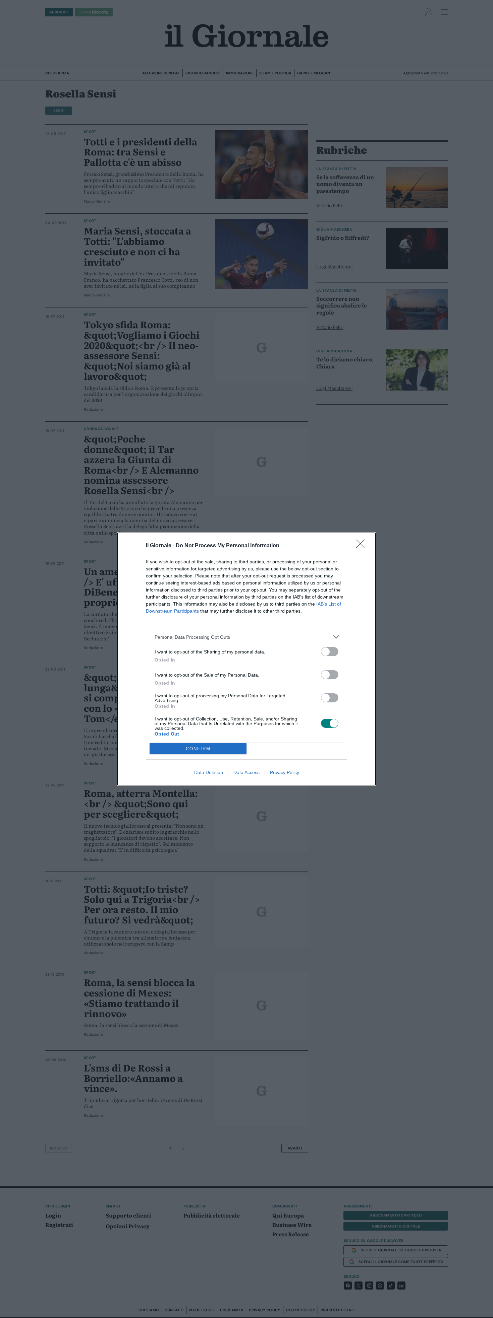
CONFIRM (198, 748)
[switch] (329, 651)
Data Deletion (208, 772)
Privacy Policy (284, 772)
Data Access (246, 772)
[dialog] (246, 659)
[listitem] (246, 636)
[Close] (362, 546)
